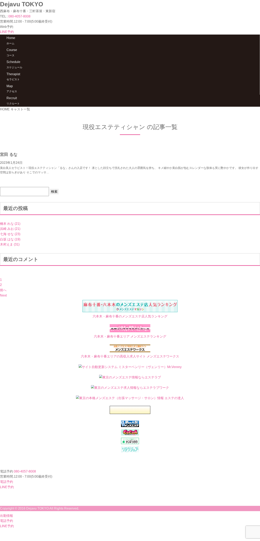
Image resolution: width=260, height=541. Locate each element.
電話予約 (6, 481)
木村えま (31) (10, 244)
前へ (3, 290)
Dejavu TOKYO (21, 4)
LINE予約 (7, 32)
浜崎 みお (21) (10, 228)
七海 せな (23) (10, 234)
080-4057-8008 (19, 16)
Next (3, 295)
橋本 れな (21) (10, 223)
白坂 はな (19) (10, 239)
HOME (5, 109)
